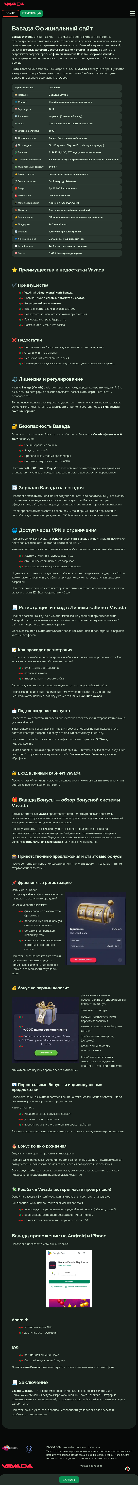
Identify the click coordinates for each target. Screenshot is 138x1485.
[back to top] (127, 1469)
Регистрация (32, 13)
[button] (132, 13)
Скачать (69, 1479)
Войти (10, 13)
